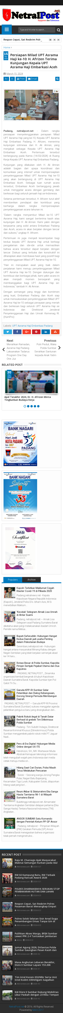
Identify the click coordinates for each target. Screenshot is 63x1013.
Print (22, 78)
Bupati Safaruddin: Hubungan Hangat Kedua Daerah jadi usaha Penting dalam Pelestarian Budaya (37, 639)
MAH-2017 (38, 1010)
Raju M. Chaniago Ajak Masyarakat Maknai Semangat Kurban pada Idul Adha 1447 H (36, 862)
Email (33, 78)
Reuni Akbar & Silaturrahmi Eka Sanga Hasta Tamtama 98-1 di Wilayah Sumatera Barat (37, 794)
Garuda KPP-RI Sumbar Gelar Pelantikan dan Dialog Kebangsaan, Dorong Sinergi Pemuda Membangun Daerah (37, 695)
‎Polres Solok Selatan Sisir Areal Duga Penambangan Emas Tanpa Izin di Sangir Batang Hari (36, 921)
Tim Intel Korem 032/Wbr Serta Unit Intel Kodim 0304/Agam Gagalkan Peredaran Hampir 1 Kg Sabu (36, 980)
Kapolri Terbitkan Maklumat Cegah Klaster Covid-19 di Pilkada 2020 (35, 590)
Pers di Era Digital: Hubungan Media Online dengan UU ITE (36, 745)
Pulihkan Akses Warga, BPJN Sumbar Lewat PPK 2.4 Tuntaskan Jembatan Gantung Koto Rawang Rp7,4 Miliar (36, 936)
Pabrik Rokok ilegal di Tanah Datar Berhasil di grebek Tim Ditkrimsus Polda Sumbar (35, 719)
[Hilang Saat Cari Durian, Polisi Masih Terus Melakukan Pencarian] (9, 772)
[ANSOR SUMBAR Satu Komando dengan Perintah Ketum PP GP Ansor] (9, 823)
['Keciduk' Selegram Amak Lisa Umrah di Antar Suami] (9, 616)
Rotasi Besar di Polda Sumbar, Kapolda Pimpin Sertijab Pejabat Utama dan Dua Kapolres (38, 665)
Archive (31, 579)
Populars (13, 579)
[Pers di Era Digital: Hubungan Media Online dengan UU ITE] (9, 748)
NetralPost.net (16, 1006)
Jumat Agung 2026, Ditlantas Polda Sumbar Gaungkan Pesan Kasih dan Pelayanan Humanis (36, 950)
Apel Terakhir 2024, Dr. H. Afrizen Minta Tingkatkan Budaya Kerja (27, 398)
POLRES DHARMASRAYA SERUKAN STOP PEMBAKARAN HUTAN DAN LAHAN (37, 890)
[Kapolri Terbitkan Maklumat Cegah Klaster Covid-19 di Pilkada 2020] (9, 592)
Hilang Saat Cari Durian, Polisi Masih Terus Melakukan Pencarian (36, 769)
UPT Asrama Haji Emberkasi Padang (32, 325)
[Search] (58, 30)
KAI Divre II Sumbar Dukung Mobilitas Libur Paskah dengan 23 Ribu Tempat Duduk (37, 994)
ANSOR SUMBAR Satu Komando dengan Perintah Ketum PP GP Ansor (37, 820)
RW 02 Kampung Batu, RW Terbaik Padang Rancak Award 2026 (35, 876)
